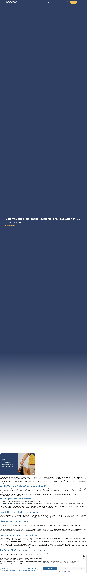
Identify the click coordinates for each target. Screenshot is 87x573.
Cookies (59, 571)
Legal (69, 571)
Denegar (64, 568)
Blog (52, 2)
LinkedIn (10, 564)
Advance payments (30, 2)
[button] (84, 556)
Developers (48, 2)
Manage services (47, 564)
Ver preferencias (78, 568)
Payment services (38, 2)
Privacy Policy (64, 571)
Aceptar (50, 568)
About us (55, 2)
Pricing (43, 2)
